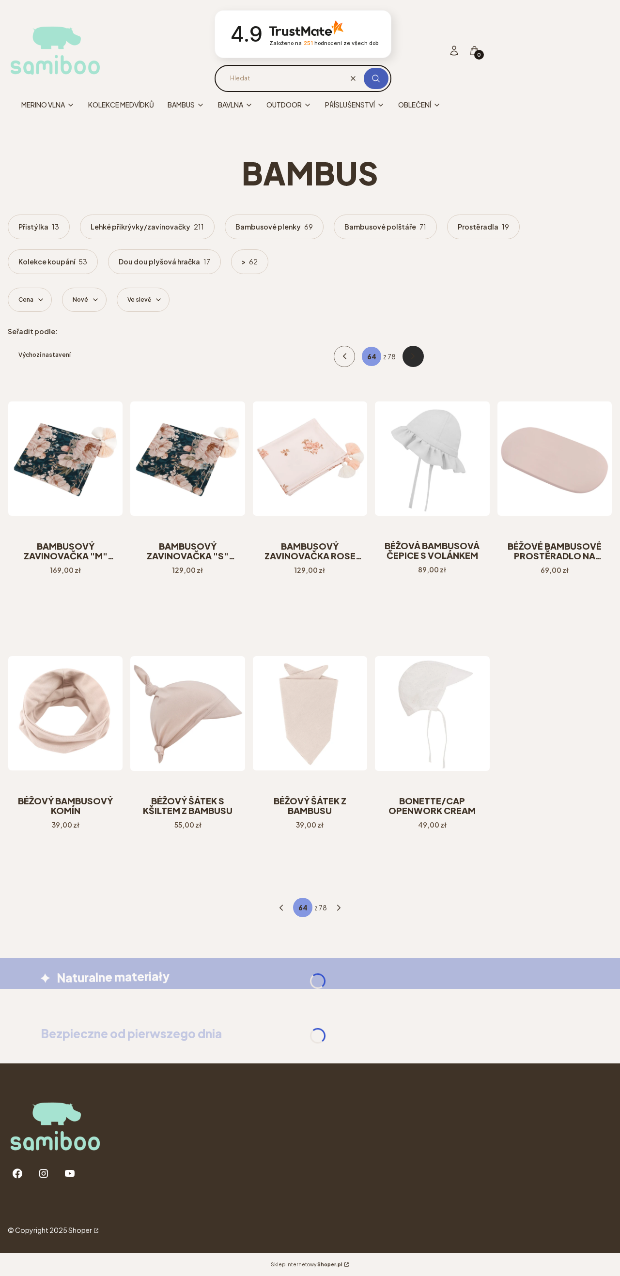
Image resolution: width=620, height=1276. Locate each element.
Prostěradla (483, 226)
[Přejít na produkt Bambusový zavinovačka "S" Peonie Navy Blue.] (187, 458)
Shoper (80, 1230)
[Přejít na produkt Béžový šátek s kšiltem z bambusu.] (187, 713)
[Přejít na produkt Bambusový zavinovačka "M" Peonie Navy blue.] (65, 458)
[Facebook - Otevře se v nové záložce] (17, 1174)
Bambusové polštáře (385, 226)
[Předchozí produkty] (281, 907)
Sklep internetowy (306, 1264)
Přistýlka (38, 226)
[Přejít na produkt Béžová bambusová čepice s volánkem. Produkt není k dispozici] (432, 458)
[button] (376, 78)
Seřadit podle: (33, 331)
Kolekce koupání (52, 261)
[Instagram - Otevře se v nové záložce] (43, 1174)
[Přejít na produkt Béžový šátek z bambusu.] (310, 713)
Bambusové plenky (274, 226)
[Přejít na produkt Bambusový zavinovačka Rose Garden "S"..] (310, 458)
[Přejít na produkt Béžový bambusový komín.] (65, 713)
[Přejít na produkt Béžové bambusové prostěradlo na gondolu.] (554, 458)
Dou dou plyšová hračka (164, 261)
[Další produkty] (339, 907)
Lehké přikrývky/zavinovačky (147, 226)
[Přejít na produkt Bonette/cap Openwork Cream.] (432, 713)
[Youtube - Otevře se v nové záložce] (69, 1174)
